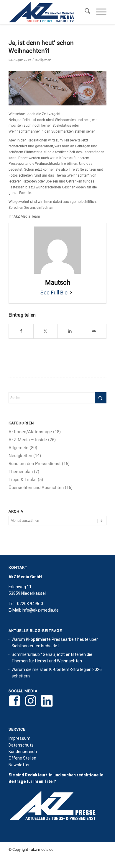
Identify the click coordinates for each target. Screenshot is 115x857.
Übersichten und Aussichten (36, 487)
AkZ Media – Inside (28, 439)
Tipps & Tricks (23, 479)
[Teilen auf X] (46, 331)
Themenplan (21, 471)
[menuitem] (84, 12)
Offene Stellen (22, 758)
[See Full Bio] (71, 292)
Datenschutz (21, 745)
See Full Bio (54, 292)
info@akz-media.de (40, 610)
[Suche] (84, 12)
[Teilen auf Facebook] (21, 331)
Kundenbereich (23, 751)
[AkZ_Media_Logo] (48, 12)
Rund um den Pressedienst (35, 463)
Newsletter (19, 764)
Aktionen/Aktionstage (30, 431)
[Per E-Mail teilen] (94, 331)
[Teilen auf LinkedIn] (70, 331)
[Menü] (98, 12)
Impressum (19, 738)
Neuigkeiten (20, 455)
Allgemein (44, 59)
